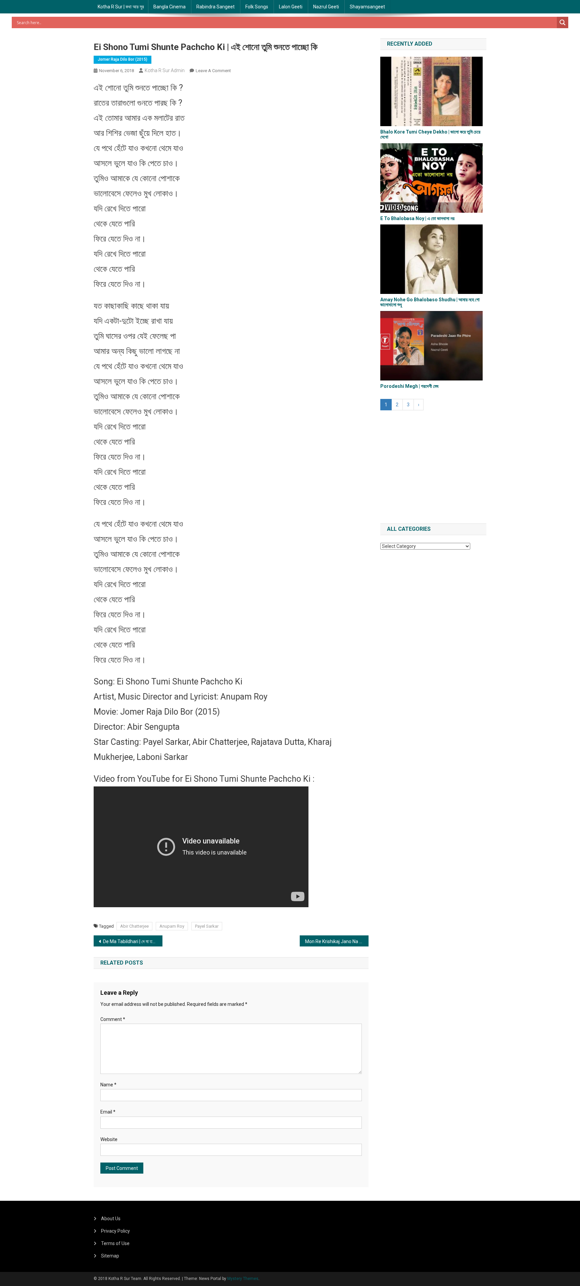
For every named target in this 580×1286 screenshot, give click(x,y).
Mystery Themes (242, 1278)
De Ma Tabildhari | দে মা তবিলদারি (132, 941)
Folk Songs (256, 6)
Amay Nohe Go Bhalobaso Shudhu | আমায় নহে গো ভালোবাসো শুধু (430, 302)
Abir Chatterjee (134, 926)
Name (108, 1084)
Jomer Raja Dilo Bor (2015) (122, 59)
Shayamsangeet (367, 6)
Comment (112, 1019)
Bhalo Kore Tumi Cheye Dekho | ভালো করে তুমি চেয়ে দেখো (430, 134)
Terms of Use (115, 1243)
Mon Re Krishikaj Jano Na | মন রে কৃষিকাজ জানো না (337, 941)
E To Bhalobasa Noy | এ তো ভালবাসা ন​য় (417, 218)
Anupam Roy (171, 926)
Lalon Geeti (290, 6)
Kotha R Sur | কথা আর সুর (121, 6)
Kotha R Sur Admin (165, 70)
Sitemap (110, 1255)
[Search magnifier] (562, 22)
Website (108, 1139)
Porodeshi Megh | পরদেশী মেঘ (409, 386)
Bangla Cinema (169, 6)
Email (107, 1112)
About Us (110, 1218)
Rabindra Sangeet (215, 6)
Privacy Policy (115, 1231)
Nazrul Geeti (326, 6)
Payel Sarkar (207, 926)
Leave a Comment (213, 70)
